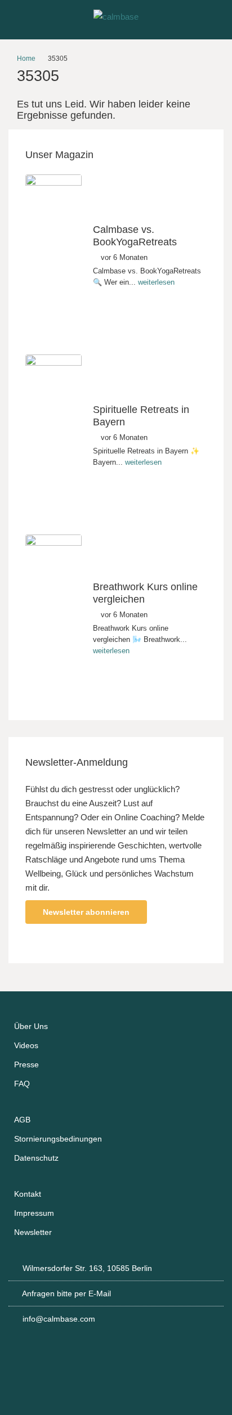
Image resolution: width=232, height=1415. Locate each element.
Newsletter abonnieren (86, 912)
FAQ (22, 1083)
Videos (26, 1045)
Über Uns (31, 1026)
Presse (26, 1064)
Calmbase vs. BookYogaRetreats (135, 236)
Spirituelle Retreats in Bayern (141, 416)
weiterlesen (156, 282)
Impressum (34, 1213)
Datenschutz (36, 1157)
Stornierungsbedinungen (58, 1138)
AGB (22, 1119)
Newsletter (33, 1232)
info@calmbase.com (59, 1318)
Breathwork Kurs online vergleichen (145, 593)
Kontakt (27, 1193)
